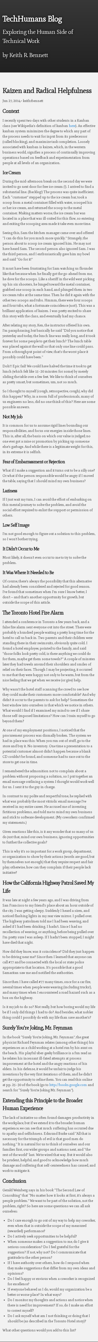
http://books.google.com (68, 1085)
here (72, 126)
